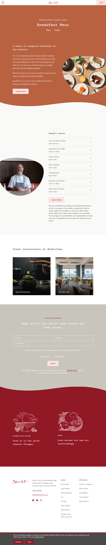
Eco (62, 497)
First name (18, 338)
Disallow (18, 542)
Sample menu (21, 91)
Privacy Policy (72, 370)
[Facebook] (33, 500)
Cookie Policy (39, 537)
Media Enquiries (66, 493)
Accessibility (83, 493)
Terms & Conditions (86, 484)
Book (101, 3)
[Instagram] (41, 500)
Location (64, 501)
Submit (53, 363)
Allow (30, 542)
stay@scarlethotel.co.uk (40, 495)
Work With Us (65, 510)
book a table (56, 200)
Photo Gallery (65, 506)
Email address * (20, 343)
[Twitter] (37, 500)
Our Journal (65, 484)
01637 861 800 (37, 490)
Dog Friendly (65, 488)
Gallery (60, 435)
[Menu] (3, 2)
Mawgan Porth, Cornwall (22, 436)
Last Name (58, 338)
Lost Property (83, 497)
